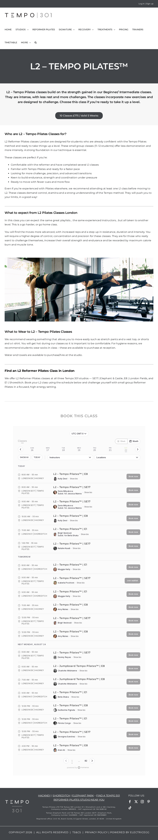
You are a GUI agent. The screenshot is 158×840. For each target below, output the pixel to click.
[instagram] (142, 801)
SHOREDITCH (61, 795)
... (79, 761)
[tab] (32, 449)
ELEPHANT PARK (83, 795)
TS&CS (76, 832)
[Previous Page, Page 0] (66, 760)
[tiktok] (129, 807)
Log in (141, 3)
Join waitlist (132, 580)
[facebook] (129, 801)
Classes (22, 441)
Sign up (149, 3)
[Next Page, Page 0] (92, 760)
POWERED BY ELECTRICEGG (129, 832)
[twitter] (136, 801)
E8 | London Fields (135, 378)
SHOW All (24, 457)
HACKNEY (44, 795)
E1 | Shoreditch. (14, 382)
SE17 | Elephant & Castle (107, 378)
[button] (36, 42)
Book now (133, 476)
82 (86, 761)
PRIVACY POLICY (96, 832)
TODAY (37, 457)
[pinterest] (148, 801)
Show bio (74, 479)
